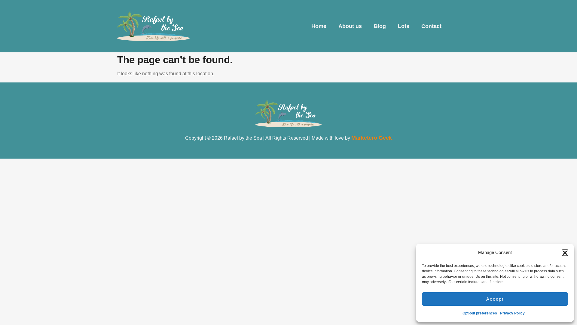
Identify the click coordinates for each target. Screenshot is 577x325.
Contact (431, 26)
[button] (565, 253)
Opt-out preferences (480, 313)
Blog (380, 26)
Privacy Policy (512, 313)
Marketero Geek (371, 138)
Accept (495, 299)
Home (318, 26)
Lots (403, 26)
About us (350, 26)
